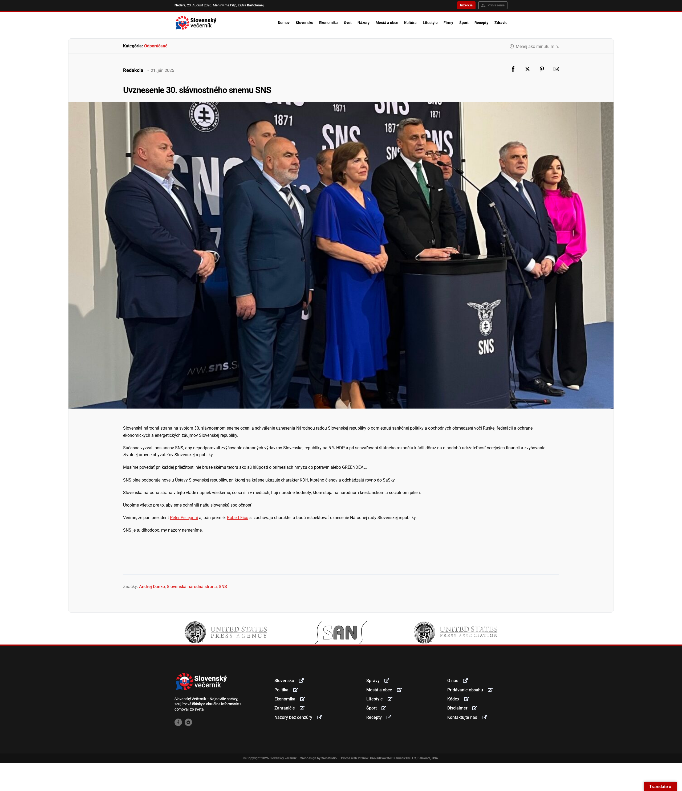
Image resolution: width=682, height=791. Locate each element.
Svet (348, 23)
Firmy (448, 23)
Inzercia (466, 5)
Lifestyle (430, 23)
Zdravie (501, 23)
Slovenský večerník (283, 758)
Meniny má (224, 5)
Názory (364, 23)
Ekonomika (328, 23)
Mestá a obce (387, 23)
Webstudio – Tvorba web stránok (344, 758)
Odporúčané (156, 45)
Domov (284, 23)
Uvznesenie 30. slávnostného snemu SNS (197, 90)
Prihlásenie (496, 5)
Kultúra (410, 23)
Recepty (481, 23)
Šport (464, 23)
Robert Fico (237, 517)
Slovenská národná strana (192, 586)
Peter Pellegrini (184, 517)
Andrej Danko (152, 586)
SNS (223, 586)
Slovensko (304, 23)
